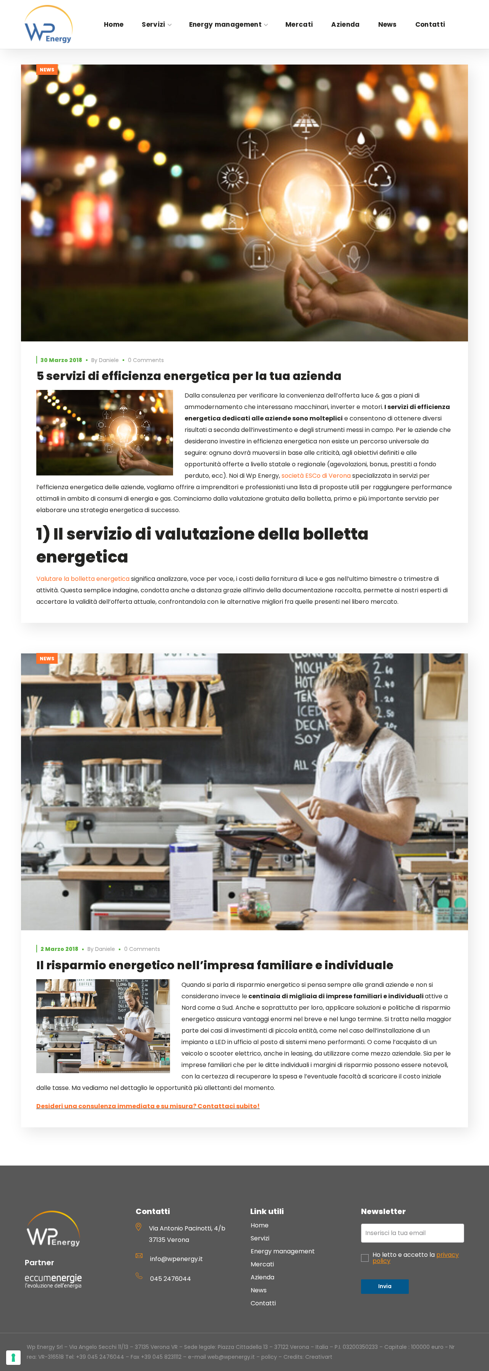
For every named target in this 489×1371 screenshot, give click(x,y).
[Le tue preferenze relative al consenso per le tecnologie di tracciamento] (13, 1357)
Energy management (283, 1251)
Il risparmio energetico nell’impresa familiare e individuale (214, 965)
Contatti (263, 1303)
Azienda (262, 1277)
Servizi (260, 1238)
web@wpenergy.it (231, 1357)
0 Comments (146, 360)
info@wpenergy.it (176, 1259)
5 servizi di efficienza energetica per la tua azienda (189, 376)
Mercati (262, 1264)
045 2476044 (170, 1278)
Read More (244, 203)
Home (260, 1225)
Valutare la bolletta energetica (83, 578)
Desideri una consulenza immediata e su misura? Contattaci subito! (148, 1106)
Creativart (318, 1357)
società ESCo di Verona (316, 475)
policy (269, 1357)
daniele (109, 360)
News (47, 69)
